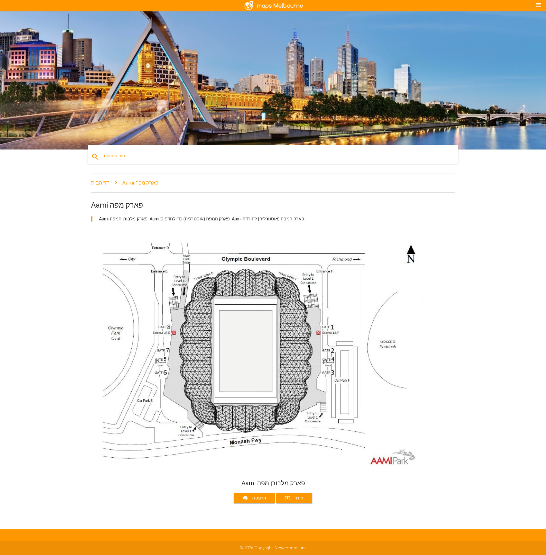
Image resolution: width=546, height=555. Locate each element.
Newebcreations (291, 547)
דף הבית (100, 183)
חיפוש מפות (114, 155)
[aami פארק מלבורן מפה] (261, 469)
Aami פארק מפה (140, 183)
